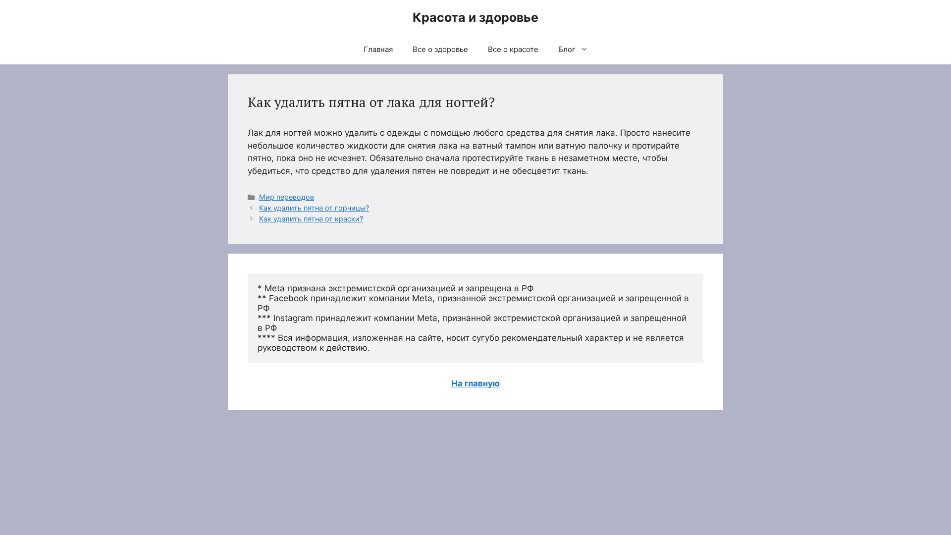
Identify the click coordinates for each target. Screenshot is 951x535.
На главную (475, 383)
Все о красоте (513, 49)
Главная (378, 49)
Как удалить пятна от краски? (311, 218)
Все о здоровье (440, 49)
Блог (567, 49)
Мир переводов (286, 197)
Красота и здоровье (475, 17)
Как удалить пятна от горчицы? (314, 208)
